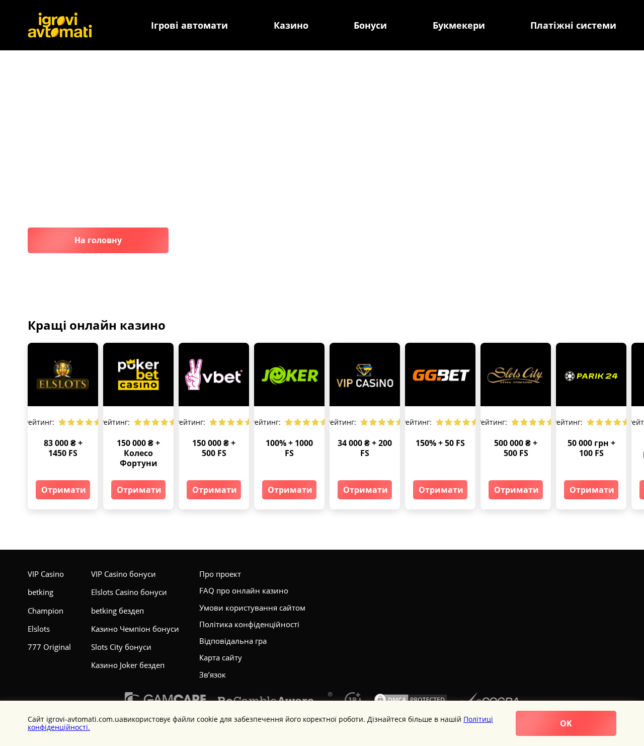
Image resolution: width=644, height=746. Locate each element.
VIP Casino (46, 574)
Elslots (39, 629)
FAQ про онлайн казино (243, 590)
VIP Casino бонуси (123, 574)
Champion (45, 611)
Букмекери (459, 25)
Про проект (220, 574)
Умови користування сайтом (252, 608)
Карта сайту (220, 657)
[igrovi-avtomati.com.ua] (60, 25)
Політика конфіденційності (249, 624)
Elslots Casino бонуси (129, 592)
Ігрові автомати (189, 25)
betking (40, 592)
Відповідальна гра (233, 641)
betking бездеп (117, 611)
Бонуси (370, 25)
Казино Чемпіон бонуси (135, 629)
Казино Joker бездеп (128, 665)
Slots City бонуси (121, 647)
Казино (291, 25)
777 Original (49, 647)
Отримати (63, 489)
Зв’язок (212, 674)
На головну (98, 240)
